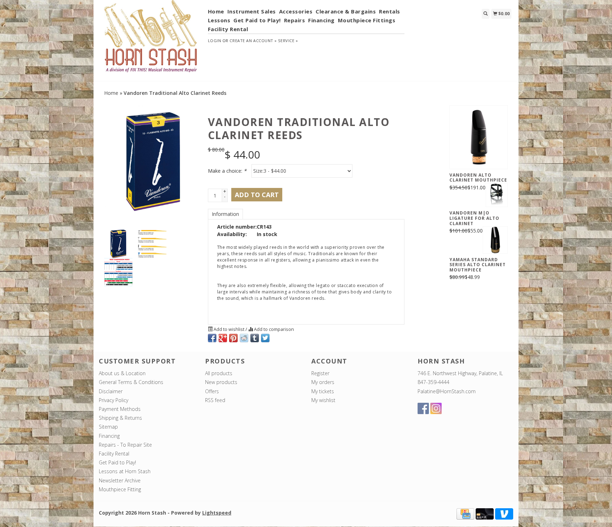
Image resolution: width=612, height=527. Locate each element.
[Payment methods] (465, 513)
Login (214, 40)
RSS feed (215, 400)
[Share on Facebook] (212, 338)
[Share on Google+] (223, 338)
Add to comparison (273, 329)
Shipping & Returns (120, 417)
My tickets (322, 391)
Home (216, 11)
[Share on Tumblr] (254, 338)
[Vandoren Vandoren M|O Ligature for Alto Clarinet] (497, 195)
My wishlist (323, 400)
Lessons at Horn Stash (125, 471)
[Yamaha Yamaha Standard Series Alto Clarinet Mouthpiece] (495, 240)
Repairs (294, 20)
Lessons (219, 20)
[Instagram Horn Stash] (436, 408)
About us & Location (122, 373)
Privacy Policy (113, 400)
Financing (321, 20)
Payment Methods (120, 409)
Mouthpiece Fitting (120, 489)
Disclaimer (111, 391)
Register (320, 373)
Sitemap (108, 426)
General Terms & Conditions (131, 382)
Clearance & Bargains (346, 11)
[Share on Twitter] (265, 338)
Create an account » (253, 40)
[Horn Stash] (150, 40)
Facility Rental (228, 29)
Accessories (296, 11)
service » (288, 40)
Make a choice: (227, 170)
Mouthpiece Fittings (367, 20)
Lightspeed (216, 512)
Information (225, 214)
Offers (212, 391)
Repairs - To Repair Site (125, 444)
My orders (322, 382)
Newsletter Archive (120, 480)
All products (218, 373)
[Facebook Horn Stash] (423, 408)
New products (221, 382)
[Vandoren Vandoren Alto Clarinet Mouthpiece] (479, 136)
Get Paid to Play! (257, 20)
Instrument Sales (251, 11)
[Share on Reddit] (244, 338)
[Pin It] (233, 338)
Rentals (389, 11)
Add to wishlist (228, 329)
